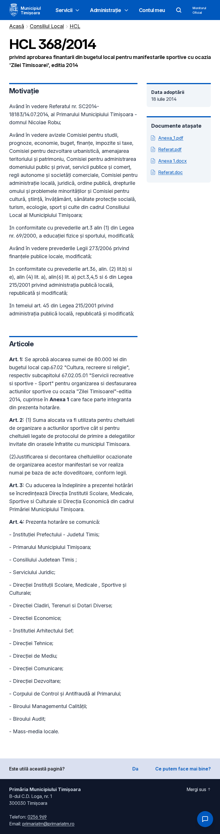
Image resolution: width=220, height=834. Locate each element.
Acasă (16, 26)
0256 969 (37, 817)
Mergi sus (196, 789)
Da (135, 769)
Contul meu (152, 10)
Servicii (64, 10)
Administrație (105, 10)
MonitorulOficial (199, 10)
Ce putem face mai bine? (183, 769)
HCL (75, 26)
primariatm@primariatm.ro (48, 824)
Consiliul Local (47, 26)
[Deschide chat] (205, 819)
